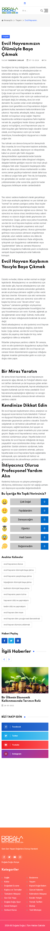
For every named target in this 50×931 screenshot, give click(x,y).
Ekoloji (32, 906)
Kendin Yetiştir (35, 898)
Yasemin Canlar (16, 60)
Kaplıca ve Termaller (13, 890)
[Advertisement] (25, 788)
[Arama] (41, 11)
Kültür (6, 882)
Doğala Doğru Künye (10, 862)
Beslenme (33, 878)
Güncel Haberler (36, 890)
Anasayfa (8, 20)
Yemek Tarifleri (35, 902)
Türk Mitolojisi (35, 910)
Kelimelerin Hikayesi (38, 894)
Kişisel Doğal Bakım (37, 886)
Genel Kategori (10, 906)
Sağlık (6, 878)
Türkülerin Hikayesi (12, 894)
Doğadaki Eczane (11, 886)
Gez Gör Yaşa (10, 898)
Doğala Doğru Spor (12, 902)
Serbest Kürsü (10, 910)
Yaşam (19, 20)
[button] (4, 659)
